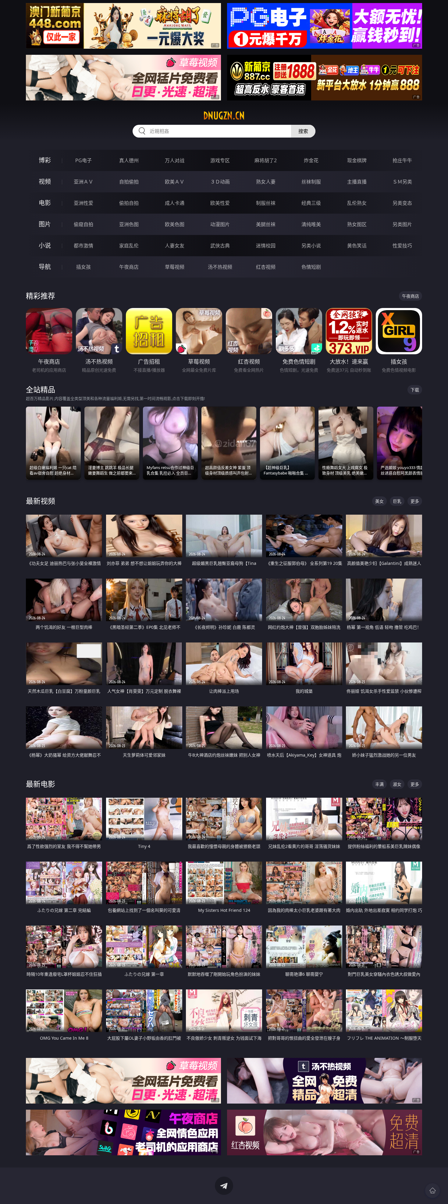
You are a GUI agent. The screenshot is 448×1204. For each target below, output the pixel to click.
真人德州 (129, 160)
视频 (45, 181)
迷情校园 (266, 245)
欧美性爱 (220, 203)
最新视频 (40, 501)
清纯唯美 (311, 224)
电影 (45, 203)
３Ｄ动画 (220, 181)
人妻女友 (174, 245)
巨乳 (397, 501)
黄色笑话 (357, 245)
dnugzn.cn (224, 116)
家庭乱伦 (129, 245)
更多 (415, 501)
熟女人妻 (266, 181)
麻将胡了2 (265, 160)
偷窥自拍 (83, 224)
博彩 (45, 160)
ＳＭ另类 (402, 181)
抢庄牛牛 (402, 160)
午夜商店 (129, 267)
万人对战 (174, 160)
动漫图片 (220, 224)
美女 (379, 501)
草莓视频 (174, 267)
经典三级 (311, 203)
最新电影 (40, 784)
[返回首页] (432, 1190)
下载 (415, 390)
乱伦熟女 (357, 203)
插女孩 (83, 267)
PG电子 (83, 160)
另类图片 (402, 224)
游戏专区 (220, 160)
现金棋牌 (357, 160)
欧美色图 (174, 224)
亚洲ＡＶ (83, 181)
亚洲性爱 (83, 203)
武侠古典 (220, 245)
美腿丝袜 (266, 224)
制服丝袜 (266, 203)
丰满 (379, 784)
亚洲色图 (129, 224)
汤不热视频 (220, 267)
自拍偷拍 (129, 181)
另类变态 (402, 203)
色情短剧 (311, 267)
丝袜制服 (311, 181)
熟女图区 (357, 224)
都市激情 (83, 245)
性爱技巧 (402, 245)
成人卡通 (174, 203)
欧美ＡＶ (174, 181)
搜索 (303, 131)
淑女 (397, 784)
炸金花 (311, 160)
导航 (45, 267)
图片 (45, 224)
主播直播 (357, 181)
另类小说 (311, 245)
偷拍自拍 (129, 203)
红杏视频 (266, 267)
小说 (45, 245)
